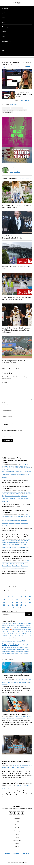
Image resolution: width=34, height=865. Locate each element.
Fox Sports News (26, 100)
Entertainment (6, 41)
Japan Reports (5, 641)
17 (30, 599)
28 (17, 605)
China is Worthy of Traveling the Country (17, 783)
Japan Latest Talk (20, 637)
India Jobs (13, 635)
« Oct (14, 607)
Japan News (28, 637)
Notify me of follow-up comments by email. (12, 430)
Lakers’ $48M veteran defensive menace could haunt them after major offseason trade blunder (16, 330)
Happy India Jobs (9, 631)
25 (4, 605)
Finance (4, 36)
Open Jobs (19, 647)
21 (17, 602)
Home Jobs (16, 631)
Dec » (19, 607)
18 (4, 602)
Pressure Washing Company (18, 651)
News (3, 17)
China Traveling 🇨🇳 (8, 629)
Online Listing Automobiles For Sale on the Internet (16, 511)
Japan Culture (27, 635)
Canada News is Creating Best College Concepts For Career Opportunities (15, 536)
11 (4, 599)
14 (17, 599)
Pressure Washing (21, 649)
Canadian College (15, 467)
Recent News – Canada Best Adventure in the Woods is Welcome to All (17, 557)
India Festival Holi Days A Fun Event (15, 714)
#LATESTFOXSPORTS (21, 110)
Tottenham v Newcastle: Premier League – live (17, 267)
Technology (5, 27)
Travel (3, 46)
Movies (4, 31)
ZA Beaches (27, 653)
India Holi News (6, 635)
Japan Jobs (13, 637)
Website (4, 414)
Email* (3, 408)
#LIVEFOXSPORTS (7, 112)
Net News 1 (17, 2)
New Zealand (17, 493)
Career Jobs (10, 627)
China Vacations (17, 629)
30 (25, 605)
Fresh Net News (13, 492)
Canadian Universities (12, 542)
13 (13, 599)
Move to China (23, 645)
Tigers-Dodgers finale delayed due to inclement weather (15, 362)
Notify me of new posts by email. (10, 436)
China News (5, 787)
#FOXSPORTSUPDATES (8, 110)
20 (13, 602)
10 (30, 596)
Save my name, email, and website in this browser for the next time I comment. (17, 423)
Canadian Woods (25, 467)
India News (20, 492)
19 (8, 602)
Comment (4, 382)
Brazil (3, 22)
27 (13, 605)
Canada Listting (16, 466)
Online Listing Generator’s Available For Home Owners (16, 487)
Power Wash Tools (12, 649)
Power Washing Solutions (8, 680)
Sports (4, 13)
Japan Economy (6, 637)
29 (21, 605)
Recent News (27, 493)
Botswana (5, 8)
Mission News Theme (12, 862)
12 (8, 599)
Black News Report (24, 767)
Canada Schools (6, 467)
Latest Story (5, 469)
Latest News (27, 492)
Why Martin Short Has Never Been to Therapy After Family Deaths (15, 237)
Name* (3, 402)
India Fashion (9, 633)
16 (25, 599)
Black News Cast (24, 765)
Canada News (24, 466)
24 (30, 602)
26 (8, 605)
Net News (11, 493)
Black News (16, 765)
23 (25, 602)
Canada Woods (6, 568)
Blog (26, 464)
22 (21, 602)
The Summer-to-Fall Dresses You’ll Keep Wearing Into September (16, 206)
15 (21, 599)
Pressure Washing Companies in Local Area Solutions (15, 676)
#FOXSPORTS (6, 108)
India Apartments (24, 631)
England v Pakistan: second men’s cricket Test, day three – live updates (16, 298)
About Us (16, 854)
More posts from (15, 172)
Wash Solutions (12, 653)
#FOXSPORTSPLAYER (17, 108)
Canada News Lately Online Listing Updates (14, 461)
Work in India (19, 653)
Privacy (7, 854)
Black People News (7, 769)
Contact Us (25, 854)
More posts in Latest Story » (25, 178)
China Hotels (16, 627)
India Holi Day (24, 716)
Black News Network (13, 767)
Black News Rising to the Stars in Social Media (16, 762)
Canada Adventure (7, 466)
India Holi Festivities (26, 633)
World (3, 50)
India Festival (17, 633)
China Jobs (23, 627)
